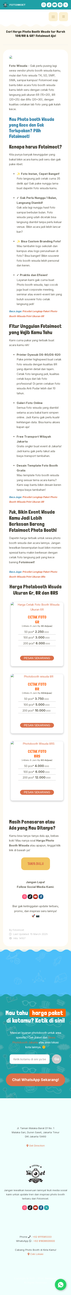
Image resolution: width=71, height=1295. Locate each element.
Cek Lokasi (36, 1253)
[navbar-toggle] (63, 16)
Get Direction (36, 1145)
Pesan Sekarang (37, 658)
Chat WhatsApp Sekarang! (35, 1080)
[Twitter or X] (46, 896)
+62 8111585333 (41, 1236)
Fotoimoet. (51, 1278)
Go (56, 1059)
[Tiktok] (49, 4)
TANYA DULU (35, 864)
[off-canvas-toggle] (53, 16)
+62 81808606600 (44, 1240)
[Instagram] (43, 4)
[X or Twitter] (65, 4)
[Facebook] (60, 4)
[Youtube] (54, 4)
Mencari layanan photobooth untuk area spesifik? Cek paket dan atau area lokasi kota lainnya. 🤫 (35, 1040)
